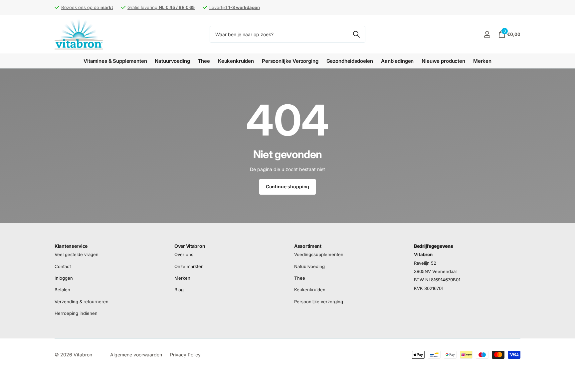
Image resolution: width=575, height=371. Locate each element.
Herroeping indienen (76, 313)
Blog (179, 290)
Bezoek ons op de (87, 7)
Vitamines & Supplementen (115, 61)
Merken (482, 61)
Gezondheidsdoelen (349, 61)
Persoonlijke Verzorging (290, 61)
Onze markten (189, 266)
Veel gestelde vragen (76, 254)
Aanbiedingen (397, 61)
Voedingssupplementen (318, 254)
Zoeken (356, 34)
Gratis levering (161, 7)
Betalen (62, 290)
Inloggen (64, 278)
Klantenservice (71, 246)
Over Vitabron (189, 246)
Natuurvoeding (172, 61)
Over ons (183, 254)
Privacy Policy (185, 354)
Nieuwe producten (443, 61)
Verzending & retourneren (81, 301)
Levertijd (234, 7)
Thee (204, 61)
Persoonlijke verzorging (318, 301)
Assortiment (307, 246)
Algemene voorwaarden (136, 354)
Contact (63, 266)
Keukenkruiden (236, 61)
